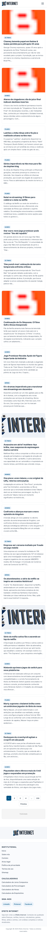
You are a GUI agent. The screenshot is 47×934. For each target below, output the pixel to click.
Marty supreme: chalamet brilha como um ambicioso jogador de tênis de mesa (23, 704)
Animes (7, 474)
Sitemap (5, 872)
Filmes (7, 129)
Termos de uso (7, 869)
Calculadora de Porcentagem (13, 886)
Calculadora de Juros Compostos (15, 882)
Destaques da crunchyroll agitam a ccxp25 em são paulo (20, 738)
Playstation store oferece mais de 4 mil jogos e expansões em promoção (22, 772)
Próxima (23, 804)
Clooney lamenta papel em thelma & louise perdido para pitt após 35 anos (21, 42)
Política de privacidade (11, 865)
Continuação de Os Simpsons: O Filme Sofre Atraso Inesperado (22, 323)
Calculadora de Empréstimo (13, 893)
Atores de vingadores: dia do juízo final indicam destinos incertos (22, 100)
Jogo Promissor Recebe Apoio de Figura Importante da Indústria (23, 357)
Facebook (28, 904)
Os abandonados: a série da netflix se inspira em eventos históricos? (21, 579)
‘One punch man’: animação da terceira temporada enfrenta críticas (22, 265)
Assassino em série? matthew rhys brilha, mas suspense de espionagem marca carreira (21, 447)
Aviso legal (6, 862)
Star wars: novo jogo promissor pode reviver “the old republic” (21, 232)
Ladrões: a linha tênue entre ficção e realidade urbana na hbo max (21, 134)
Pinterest (17, 904)
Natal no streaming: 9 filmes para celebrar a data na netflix (19, 198)
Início (4, 851)
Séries (7, 383)
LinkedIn (6, 904)
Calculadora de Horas (10, 889)
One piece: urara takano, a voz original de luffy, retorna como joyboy (23, 479)
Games (7, 95)
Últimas (8, 37)
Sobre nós (6, 854)
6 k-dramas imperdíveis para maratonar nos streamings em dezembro (23, 387)
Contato (5, 858)
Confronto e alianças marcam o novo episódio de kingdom (21, 512)
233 (37, 798)
